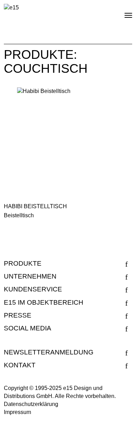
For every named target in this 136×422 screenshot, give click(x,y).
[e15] (11, 8)
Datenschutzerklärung (31, 404)
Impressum (17, 412)
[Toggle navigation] (122, 12)
